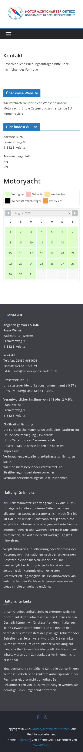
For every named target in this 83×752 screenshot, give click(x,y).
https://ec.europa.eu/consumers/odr (29, 440)
